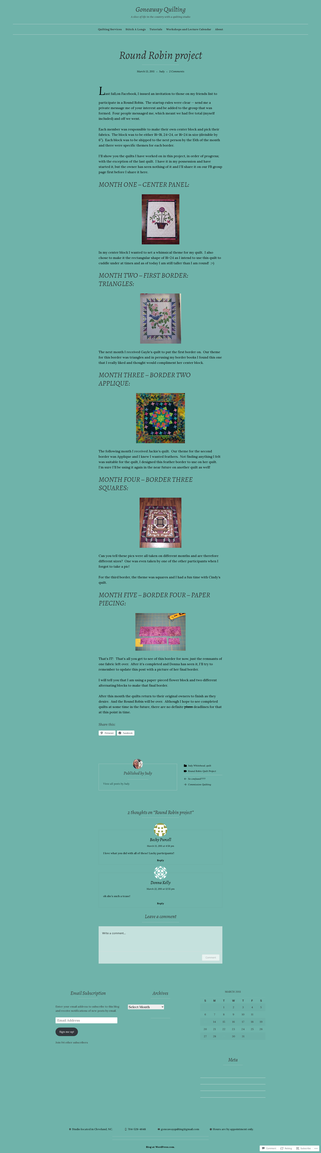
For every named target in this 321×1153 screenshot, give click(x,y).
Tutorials (155, 29)
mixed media (136, 1061)
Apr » (212, 1046)
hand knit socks (138, 1050)
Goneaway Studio (165, 1044)
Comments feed (210, 1094)
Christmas (134, 1030)
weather (186, 1071)
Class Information (154, 1030)
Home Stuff (158, 1050)
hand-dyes (184, 1044)
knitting (155, 1056)
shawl (142, 1071)
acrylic (132, 1026)
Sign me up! (66, 1031)
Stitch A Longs (136, 29)
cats (165, 1026)
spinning (152, 1071)
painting (133, 1066)
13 (205, 1021)
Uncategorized (169, 1071)
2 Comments (176, 71)
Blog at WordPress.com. (160, 1146)
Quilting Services (110, 29)
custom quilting (138, 1035)
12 (261, 1014)
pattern (145, 1066)
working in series (147, 1075)
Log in (204, 1081)
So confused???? (196, 778)
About (219, 29)
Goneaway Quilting (161, 9)
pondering (158, 1066)
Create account (210, 1074)
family (142, 1039)
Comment (210, 957)
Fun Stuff (165, 1039)
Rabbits (133, 1071)
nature (150, 1061)
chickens (175, 1026)
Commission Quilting (199, 784)
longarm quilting (174, 1056)
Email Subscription (88, 993)
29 (223, 1036)
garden (178, 1040)
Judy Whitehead (196, 765)
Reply (160, 860)
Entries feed (208, 1087)
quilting (180, 1066)
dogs (173, 1035)
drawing (183, 1035)
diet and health (159, 1035)
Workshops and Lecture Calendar (188, 29)
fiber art (152, 1039)
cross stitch (175, 1030)
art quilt (155, 1026)
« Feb (203, 1046)
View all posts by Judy (116, 783)
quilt (208, 765)
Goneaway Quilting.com (71, 1055)
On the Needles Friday (170, 1061)
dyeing (132, 1039)
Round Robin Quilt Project (202, 771)
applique (143, 1026)
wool (131, 1075)
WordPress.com (210, 1100)
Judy (162, 71)
